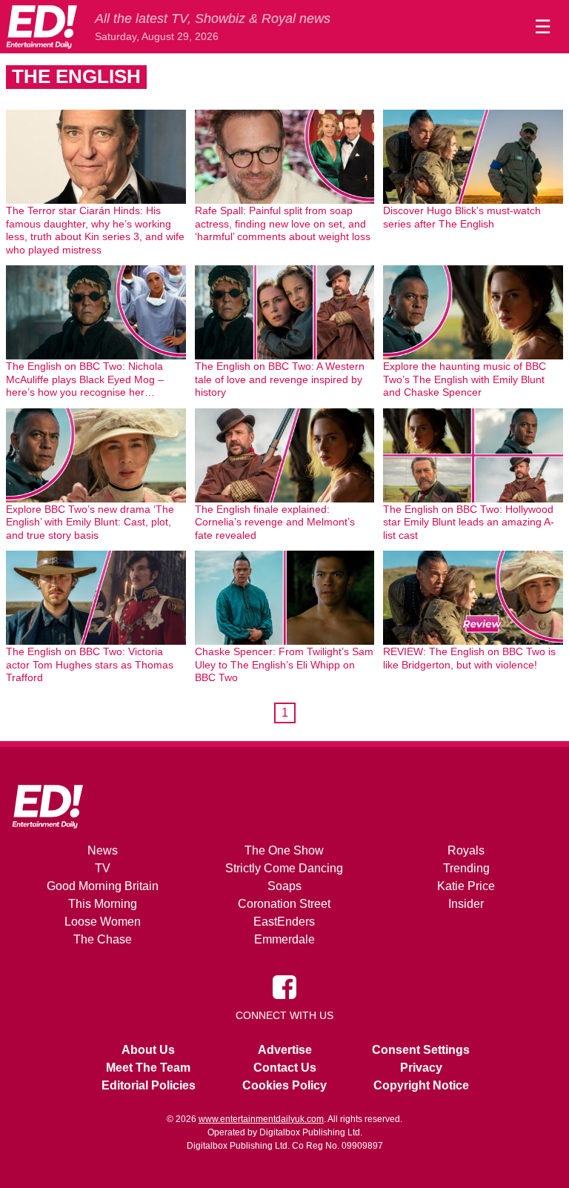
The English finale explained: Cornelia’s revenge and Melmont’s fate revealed (275, 522)
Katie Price (466, 886)
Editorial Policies (149, 1085)
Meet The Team (148, 1067)
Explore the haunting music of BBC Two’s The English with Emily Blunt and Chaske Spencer (464, 379)
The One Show (284, 850)
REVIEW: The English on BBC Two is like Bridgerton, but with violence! (469, 658)
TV (102, 868)
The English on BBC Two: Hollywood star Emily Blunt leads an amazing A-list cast (468, 522)
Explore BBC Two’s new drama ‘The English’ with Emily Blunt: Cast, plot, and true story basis (90, 522)
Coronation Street (284, 903)
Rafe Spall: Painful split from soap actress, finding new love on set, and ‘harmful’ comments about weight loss (282, 223)
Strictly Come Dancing (284, 868)
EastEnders (284, 921)
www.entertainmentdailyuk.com (261, 1119)
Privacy (421, 1067)
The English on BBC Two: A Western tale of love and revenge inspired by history (280, 379)
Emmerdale (284, 939)
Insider (466, 903)
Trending (466, 868)
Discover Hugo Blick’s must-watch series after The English (462, 217)
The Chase (102, 939)
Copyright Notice (421, 1085)
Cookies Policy (284, 1085)
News (102, 850)
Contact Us (284, 1067)
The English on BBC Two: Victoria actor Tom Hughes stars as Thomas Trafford (89, 664)
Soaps (284, 886)
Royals (466, 850)
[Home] (41, 26)
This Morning (102, 903)
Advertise (285, 1049)
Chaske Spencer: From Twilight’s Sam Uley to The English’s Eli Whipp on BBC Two (284, 664)
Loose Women (102, 921)
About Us (148, 1049)
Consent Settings (421, 1049)
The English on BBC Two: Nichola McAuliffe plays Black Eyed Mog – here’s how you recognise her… (85, 379)
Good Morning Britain (103, 886)
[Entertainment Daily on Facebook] (284, 986)
